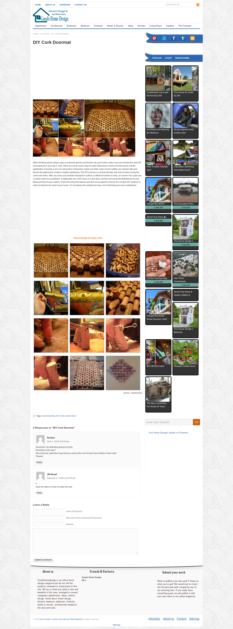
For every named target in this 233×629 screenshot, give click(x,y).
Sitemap (194, 619)
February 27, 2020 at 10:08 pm (61, 478)
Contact (181, 619)
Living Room (155, 26)
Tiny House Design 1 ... (184, 241)
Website (70, 524)
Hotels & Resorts (115, 26)
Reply (39, 462)
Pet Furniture (185, 26)
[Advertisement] (61, 74)
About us (168, 619)
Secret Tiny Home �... (157, 217)
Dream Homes (182, 58)
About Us (50, 5)
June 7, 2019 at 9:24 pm (58, 441)
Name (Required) (74, 511)
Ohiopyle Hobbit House (184, 366)
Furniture (98, 26)
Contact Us (81, 5)
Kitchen (141, 26)
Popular (157, 58)
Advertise (65, 5)
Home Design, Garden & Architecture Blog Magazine (61, 619)
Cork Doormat (48, 416)
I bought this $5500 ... (156, 204)
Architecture (57, 26)
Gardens (170, 26)
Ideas (130, 26)
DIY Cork (60, 416)
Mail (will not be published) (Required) (83, 518)
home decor (70, 416)
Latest (168, 58)
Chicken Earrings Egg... (158, 278)
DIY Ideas (44, 34)
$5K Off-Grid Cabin (155, 366)
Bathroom (71, 26)
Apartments (40, 26)
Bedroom (85, 26)
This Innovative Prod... (184, 204)
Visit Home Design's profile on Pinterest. (169, 432)
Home (38, 5)
